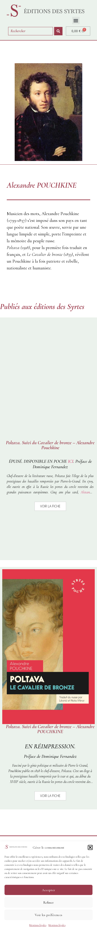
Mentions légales (37, 925)
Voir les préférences (48, 915)
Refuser (48, 902)
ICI (70, 461)
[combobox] (30, 31)
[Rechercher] (58, 31)
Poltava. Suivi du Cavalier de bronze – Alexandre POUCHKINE (50, 729)
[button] (90, 847)
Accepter (48, 890)
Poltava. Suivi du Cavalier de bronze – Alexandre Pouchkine (50, 445)
